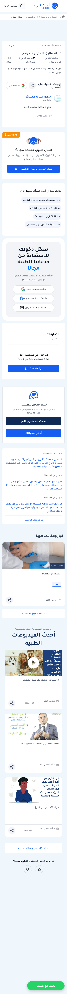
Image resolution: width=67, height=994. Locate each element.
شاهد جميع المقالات (33, 613)
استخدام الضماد (51, 574)
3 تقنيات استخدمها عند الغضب (41, 680)
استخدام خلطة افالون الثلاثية (39, 200)
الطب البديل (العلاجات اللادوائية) (40, 744)
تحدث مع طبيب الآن (33, 421)
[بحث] (22, 6)
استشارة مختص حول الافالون (43, 224)
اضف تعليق (31, 368)
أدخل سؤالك (33, 433)
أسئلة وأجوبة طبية (49, 17)
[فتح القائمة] (61, 5)
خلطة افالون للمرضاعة (47, 216)
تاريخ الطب (33, 17)
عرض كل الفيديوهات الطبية (33, 848)
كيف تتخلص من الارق (46, 807)
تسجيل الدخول (10, 6)
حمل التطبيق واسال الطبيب (36, 169)
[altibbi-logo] (46, 5)
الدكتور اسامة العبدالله (38, 97)
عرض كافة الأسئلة (33, 520)
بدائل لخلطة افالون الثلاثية (45, 208)
